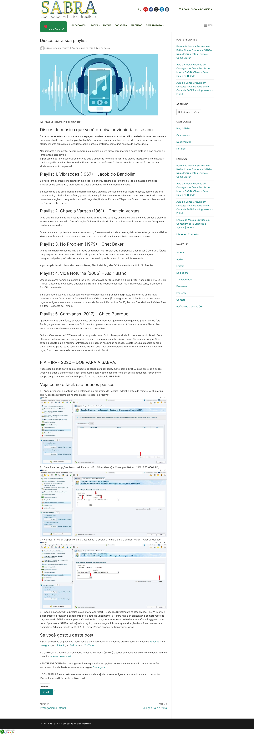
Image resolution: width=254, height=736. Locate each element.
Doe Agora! (99, 667)
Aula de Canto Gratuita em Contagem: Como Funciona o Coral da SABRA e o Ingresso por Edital (194, 88)
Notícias (181, 148)
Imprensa (181, 292)
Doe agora (182, 272)
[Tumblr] (167, 9)
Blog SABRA (104, 48)
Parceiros (181, 286)
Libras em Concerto (187, 234)
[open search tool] (139, 9)
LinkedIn (60, 645)
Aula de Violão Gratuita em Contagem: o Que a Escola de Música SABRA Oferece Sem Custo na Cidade (193, 70)
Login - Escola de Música (197, 9)
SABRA (180, 252)
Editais (180, 266)
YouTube (89, 645)
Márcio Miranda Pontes (57, 48)
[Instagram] (156, 9)
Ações (179, 259)
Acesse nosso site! (60, 656)
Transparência (184, 279)
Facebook (155, 641)
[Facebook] (151, 9)
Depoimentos (183, 141)
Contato (181, 299)
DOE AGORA (56, 28)
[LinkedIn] (161, 9)
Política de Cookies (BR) (189, 306)
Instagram (45, 645)
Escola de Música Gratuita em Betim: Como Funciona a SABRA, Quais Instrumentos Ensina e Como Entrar (194, 52)
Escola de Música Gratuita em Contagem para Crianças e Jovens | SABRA (193, 223)
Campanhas (182, 135)
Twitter (74, 645)
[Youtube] (145, 9)
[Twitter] (172, 9)
